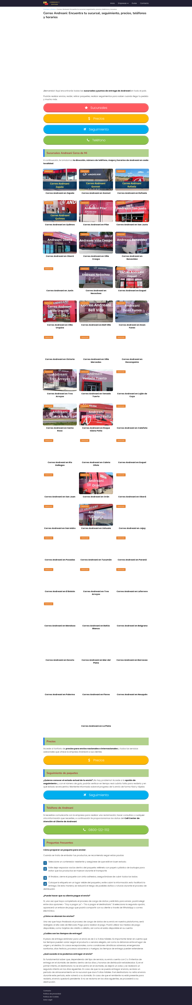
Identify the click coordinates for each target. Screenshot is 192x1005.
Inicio (112, 3)
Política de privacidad (52, 994)
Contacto (144, 3)
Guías (134, 3)
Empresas (122, 3)
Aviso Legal (47, 1000)
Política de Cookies (51, 997)
